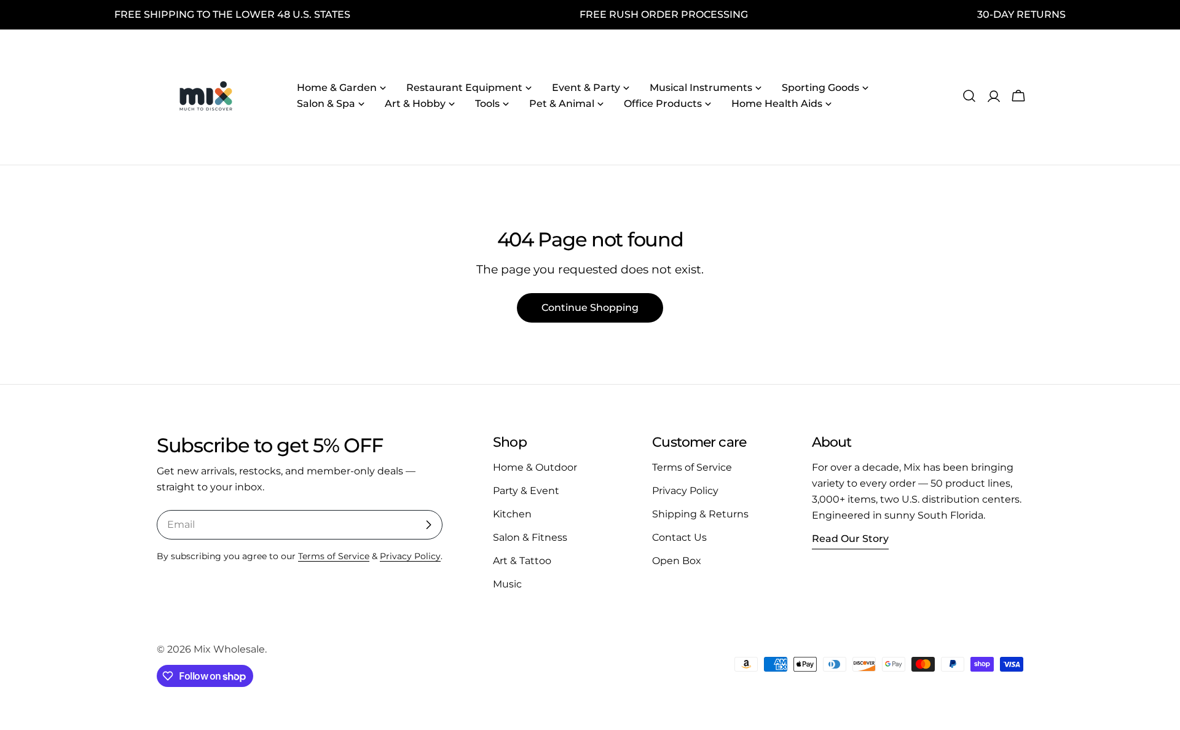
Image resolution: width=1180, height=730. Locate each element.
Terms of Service (333, 556)
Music (507, 584)
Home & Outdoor (535, 467)
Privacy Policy (410, 556)
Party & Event (526, 490)
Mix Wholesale (229, 649)
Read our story (850, 538)
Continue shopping (590, 307)
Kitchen (512, 514)
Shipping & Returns (700, 514)
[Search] (969, 96)
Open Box (676, 561)
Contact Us (679, 537)
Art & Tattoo (522, 561)
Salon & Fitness (530, 537)
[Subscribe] (428, 525)
